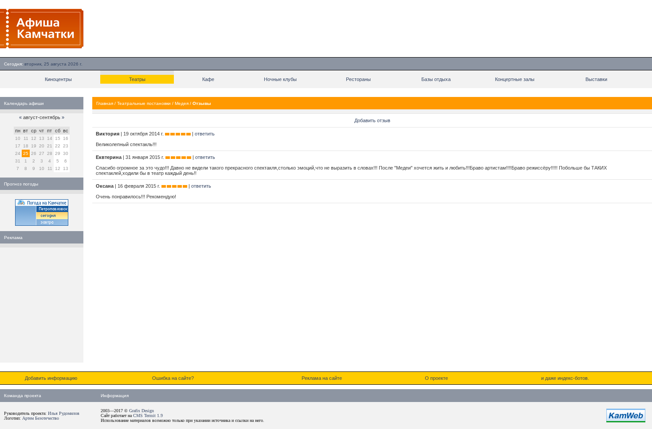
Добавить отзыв (372, 120)
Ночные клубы (280, 79)
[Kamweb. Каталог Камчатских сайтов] (625, 420)
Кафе (208, 79)
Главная (104, 103)
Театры (137, 79)
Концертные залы (514, 79)
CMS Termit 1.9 (148, 415)
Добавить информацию (51, 378)
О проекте (436, 378)
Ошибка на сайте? (173, 378)
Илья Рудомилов (63, 413)
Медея (182, 103)
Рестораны (358, 79)
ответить (205, 133)
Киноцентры (58, 79)
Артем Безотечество (40, 418)
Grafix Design (141, 410)
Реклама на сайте (322, 378)
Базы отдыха (436, 79)
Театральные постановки (144, 103)
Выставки (596, 79)
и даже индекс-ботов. (565, 378)
